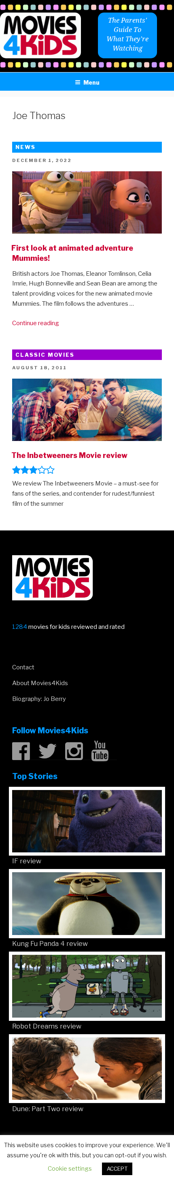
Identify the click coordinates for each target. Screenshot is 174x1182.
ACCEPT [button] (117, 1168)
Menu (91, 82)
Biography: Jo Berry (39, 699)
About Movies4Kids (40, 683)
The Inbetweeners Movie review (69, 455)
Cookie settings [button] (70, 1168)
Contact (23, 667)
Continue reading (35, 323)
